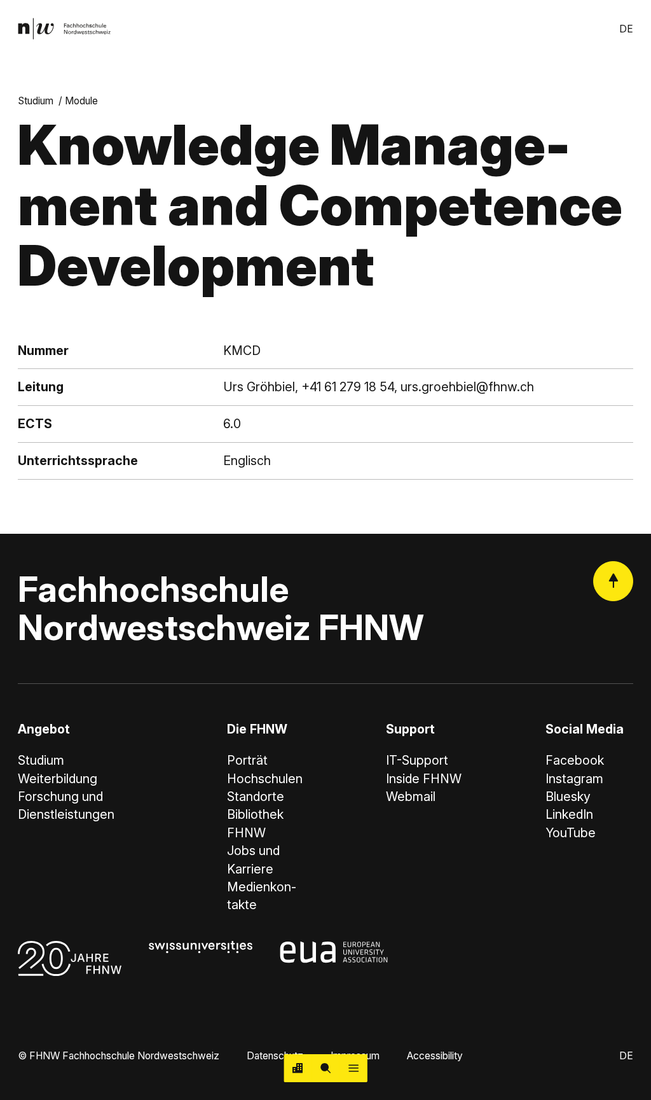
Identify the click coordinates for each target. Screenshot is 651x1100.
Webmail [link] (410, 796)
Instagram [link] (574, 778)
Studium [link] (35, 101)
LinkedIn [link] (569, 814)
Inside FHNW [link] (424, 778)
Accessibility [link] (435, 1056)
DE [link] (626, 29)
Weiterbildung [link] (57, 778)
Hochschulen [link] (265, 778)
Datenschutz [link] (275, 1056)
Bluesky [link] (568, 796)
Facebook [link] (574, 760)
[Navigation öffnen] (353, 1068)
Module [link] (81, 101)
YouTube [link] (570, 832)
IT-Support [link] (417, 760)
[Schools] (298, 1068)
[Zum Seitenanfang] (613, 581)
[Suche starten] (325, 1068)
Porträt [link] (247, 760)
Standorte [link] (255, 796)
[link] (64, 28)
